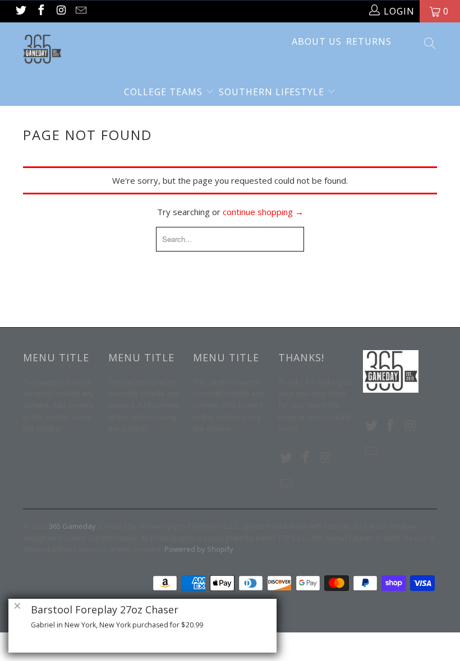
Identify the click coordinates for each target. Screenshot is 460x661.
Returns (369, 41)
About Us (317, 41)
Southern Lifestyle (273, 92)
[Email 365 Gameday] (81, 11)
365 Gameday (72, 526)
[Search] (429, 44)
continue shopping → (263, 211)
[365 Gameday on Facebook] (40, 11)
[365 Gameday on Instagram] (60, 11)
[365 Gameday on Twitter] (20, 11)
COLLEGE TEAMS (164, 92)
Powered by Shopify (198, 549)
